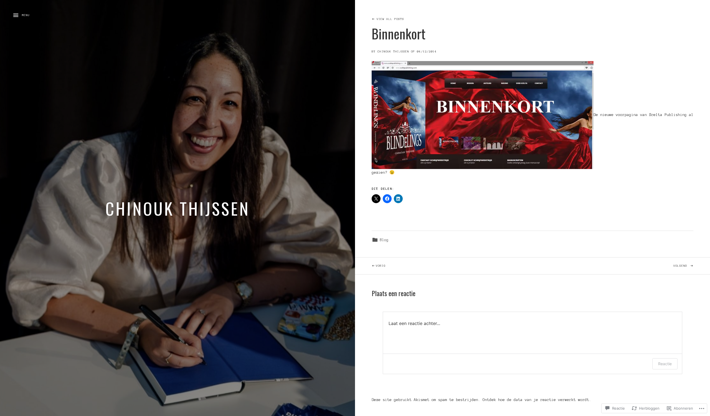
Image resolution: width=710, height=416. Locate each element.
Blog (384, 240)
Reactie (665, 363)
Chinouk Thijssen (177, 208)
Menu (26, 15)
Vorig (370, 265)
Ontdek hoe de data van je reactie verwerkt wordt (536, 400)
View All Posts (390, 19)
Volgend (610, 265)
